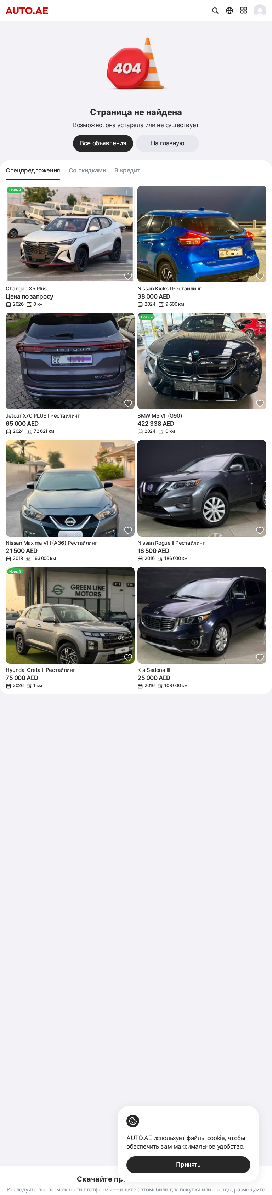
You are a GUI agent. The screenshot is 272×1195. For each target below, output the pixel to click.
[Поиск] (215, 10)
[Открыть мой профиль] (260, 10)
